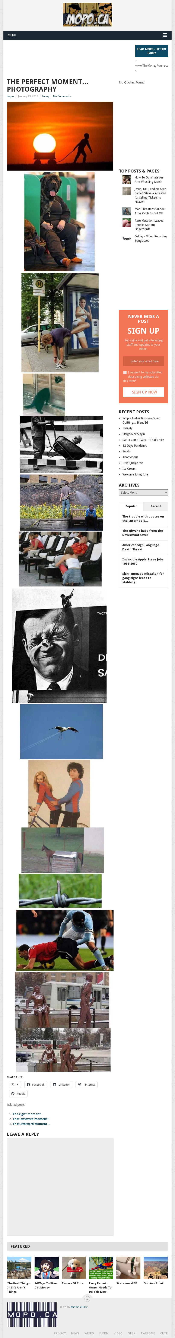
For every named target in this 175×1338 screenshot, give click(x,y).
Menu (12, 35)
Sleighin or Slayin (133, 434)
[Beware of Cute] (74, 1268)
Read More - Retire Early (152, 51)
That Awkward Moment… (31, 1124)
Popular (131, 506)
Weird (89, 1333)
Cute (164, 1333)
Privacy (60, 1333)
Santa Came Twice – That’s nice (143, 440)
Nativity (127, 428)
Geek (131, 1333)
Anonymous (130, 457)
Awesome (148, 1333)
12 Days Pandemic (134, 445)
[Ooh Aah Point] (156, 1268)
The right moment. (27, 1114)
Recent (156, 506)
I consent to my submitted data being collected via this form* (142, 377)
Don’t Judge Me (132, 463)
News (75, 1333)
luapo (10, 96)
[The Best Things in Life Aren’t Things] (19, 1268)
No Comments (62, 96)
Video (118, 1333)
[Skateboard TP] (128, 1268)
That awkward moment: (30, 1119)
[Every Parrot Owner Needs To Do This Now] (101, 1268)
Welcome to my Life (135, 474)
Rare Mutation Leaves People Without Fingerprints (149, 225)
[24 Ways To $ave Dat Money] (47, 1268)
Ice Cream (129, 468)
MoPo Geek (79, 1307)
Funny (45, 96)
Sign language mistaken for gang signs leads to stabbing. (143, 578)
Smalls (126, 451)
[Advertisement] (84, 54)
